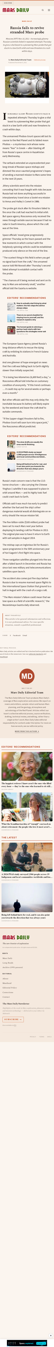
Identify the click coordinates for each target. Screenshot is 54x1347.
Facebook (16, 635)
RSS (15, 1025)
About (5, 978)
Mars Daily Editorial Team (21, 60)
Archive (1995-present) (13, 967)
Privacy (33, 1037)
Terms (41, 1037)
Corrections (8, 992)
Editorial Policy (10, 987)
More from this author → (27, 731)
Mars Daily (7, 958)
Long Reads (8, 962)
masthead (4, 657)
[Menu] (48, 10)
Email (25, 635)
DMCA (49, 1037)
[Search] (42, 10)
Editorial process (39, 60)
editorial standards (36, 654)
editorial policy (36, 726)
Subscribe (8, 3)
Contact (6, 996)
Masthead (7, 983)
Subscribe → (13, 1019)
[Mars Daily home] (16, 10)
